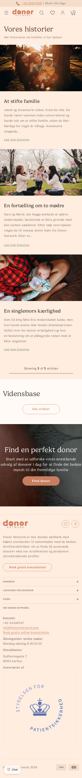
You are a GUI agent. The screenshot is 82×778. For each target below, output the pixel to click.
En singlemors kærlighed (32, 311)
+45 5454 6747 (32, 3)
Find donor (41, 481)
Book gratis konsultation (27, 567)
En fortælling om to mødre (34, 205)
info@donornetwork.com (21, 627)
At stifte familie (22, 101)
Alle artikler (41, 409)
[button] (6, 12)
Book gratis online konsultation (26, 632)
